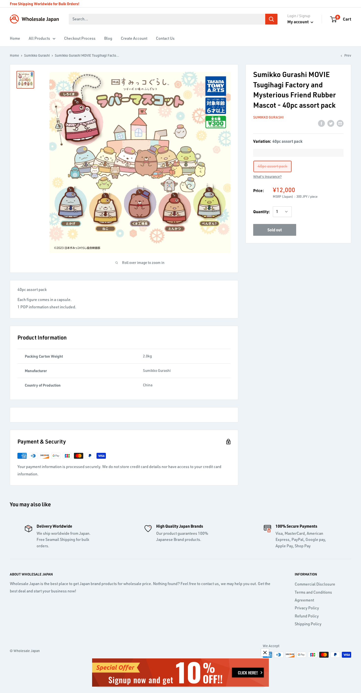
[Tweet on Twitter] (330, 123)
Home (15, 38)
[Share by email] (340, 123)
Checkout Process (80, 38)
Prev (347, 55)
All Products (39, 38)
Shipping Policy (308, 623)
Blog (108, 38)
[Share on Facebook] (321, 123)
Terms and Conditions (313, 592)
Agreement (304, 600)
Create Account (134, 38)
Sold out (274, 229)
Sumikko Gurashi (37, 55)
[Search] (271, 19)
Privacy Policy (307, 607)
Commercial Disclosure (315, 584)
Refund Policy (307, 616)
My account (298, 21)
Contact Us (165, 38)
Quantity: (261, 211)
